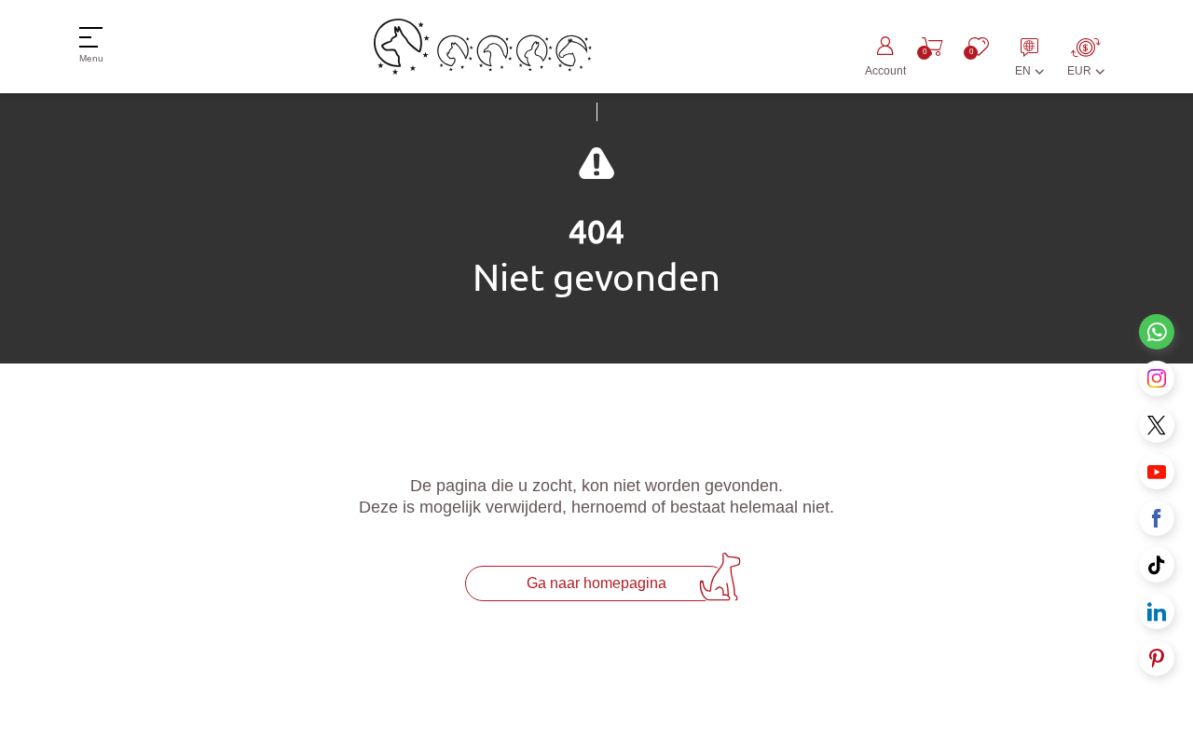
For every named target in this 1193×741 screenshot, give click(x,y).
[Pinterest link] (1156, 658)
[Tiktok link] (1156, 565)
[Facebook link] (1156, 518)
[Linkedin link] (1156, 611)
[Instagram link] (1156, 378)
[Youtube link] (1156, 471)
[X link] (1156, 425)
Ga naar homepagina (596, 583)
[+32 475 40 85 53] (1156, 332)
